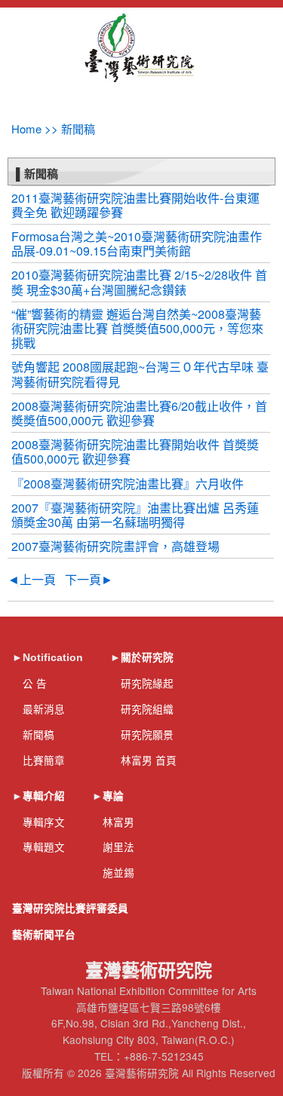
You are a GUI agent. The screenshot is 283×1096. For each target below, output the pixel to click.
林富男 (118, 821)
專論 (113, 796)
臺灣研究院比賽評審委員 (70, 908)
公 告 (35, 682)
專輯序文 (44, 821)
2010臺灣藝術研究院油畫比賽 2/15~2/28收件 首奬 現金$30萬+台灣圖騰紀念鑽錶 (139, 282)
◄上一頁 (32, 579)
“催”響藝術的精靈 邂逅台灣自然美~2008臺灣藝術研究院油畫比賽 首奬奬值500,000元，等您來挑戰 (137, 328)
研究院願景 (147, 734)
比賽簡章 (44, 759)
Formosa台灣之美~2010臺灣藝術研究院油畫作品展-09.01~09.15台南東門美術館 (136, 243)
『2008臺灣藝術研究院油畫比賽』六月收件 (127, 483)
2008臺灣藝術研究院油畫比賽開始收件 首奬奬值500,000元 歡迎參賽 (135, 451)
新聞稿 (38, 734)
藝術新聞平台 (43, 935)
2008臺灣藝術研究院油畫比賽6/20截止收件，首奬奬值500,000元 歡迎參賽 (139, 413)
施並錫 (118, 872)
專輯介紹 (44, 796)
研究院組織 (147, 708)
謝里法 (118, 846)
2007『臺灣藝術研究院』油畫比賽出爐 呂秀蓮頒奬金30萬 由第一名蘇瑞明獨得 (135, 515)
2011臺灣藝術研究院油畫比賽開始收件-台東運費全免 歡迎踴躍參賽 (135, 205)
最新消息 (44, 708)
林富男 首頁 (149, 759)
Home (26, 128)
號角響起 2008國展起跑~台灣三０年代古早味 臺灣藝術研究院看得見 (140, 374)
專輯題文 (44, 846)
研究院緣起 (147, 682)
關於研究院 (147, 657)
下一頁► (89, 579)
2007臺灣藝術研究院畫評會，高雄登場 (115, 546)
